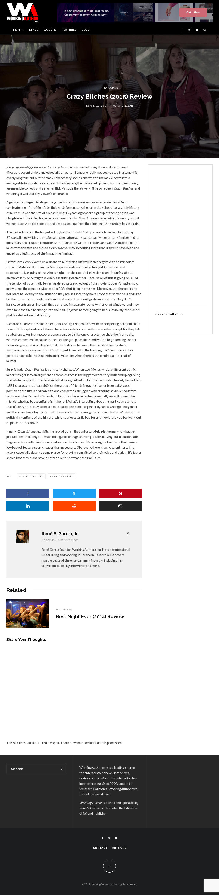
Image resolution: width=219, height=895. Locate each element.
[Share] (27, 493)
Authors (119, 847)
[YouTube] (197, 30)
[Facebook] (182, 30)
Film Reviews (109, 87)
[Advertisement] (180, 235)
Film (16, 29)
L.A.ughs (49, 29)
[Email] (120, 506)
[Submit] (74, 506)
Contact (100, 847)
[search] (61, 769)
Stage (33, 29)
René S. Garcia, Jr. (97, 105)
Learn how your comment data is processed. (91, 743)
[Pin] (120, 493)
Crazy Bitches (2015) (32, 476)
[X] (189, 30)
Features (69, 29)
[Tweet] (74, 493)
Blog (85, 29)
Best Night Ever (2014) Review (90, 616)
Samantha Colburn (62, 476)
